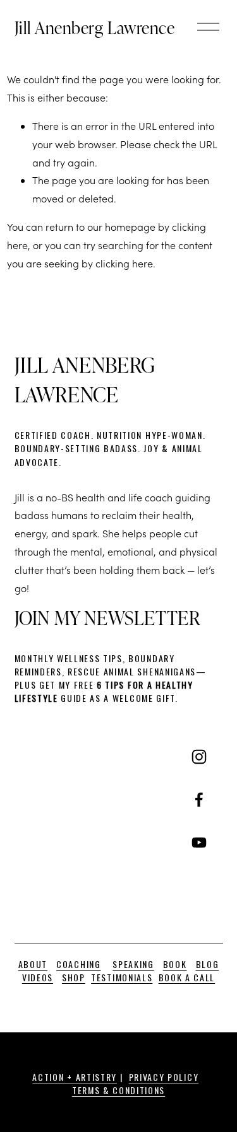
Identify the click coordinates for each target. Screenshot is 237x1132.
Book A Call (187, 977)
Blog (207, 964)
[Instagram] (199, 756)
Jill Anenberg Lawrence (95, 27)
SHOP (73, 977)
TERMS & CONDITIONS (118, 1090)
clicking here (124, 263)
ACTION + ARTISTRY (74, 1076)
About (32, 964)
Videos (37, 977)
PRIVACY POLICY (164, 1076)
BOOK (175, 964)
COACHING (78, 964)
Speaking (133, 964)
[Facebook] (199, 799)
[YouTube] (199, 842)
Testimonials (121, 977)
